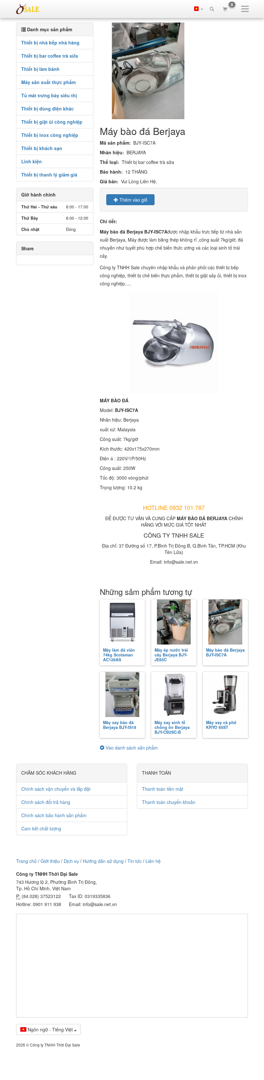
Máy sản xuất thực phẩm (48, 82)
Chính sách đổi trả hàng (45, 802)
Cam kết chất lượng (41, 828)
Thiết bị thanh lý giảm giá (49, 174)
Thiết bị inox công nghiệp (49, 135)
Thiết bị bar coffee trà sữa (49, 56)
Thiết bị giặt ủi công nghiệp (51, 122)
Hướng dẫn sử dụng (103, 861)
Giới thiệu (50, 861)
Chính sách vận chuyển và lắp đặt (55, 789)
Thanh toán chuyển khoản (168, 802)
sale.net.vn (27, 8)
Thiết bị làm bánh (40, 69)
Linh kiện (31, 161)
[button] (198, 8)
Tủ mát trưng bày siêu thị (49, 95)
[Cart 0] (225, 8)
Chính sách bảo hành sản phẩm (54, 815)
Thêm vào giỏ (132, 199)
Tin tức (134, 861)
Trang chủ (26, 861)
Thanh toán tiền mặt (162, 789)
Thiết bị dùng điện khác (47, 108)
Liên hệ (153, 861)
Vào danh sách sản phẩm (131, 747)
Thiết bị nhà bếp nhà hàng (50, 42)
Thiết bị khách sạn (41, 148)
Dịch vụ (71, 861)
